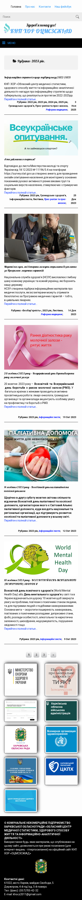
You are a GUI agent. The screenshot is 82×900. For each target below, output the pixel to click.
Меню (11, 43)
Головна (16, 6)
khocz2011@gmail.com (27, 894)
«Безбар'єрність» (31, 310)
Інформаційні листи (21, 199)
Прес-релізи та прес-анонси (51, 106)
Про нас (30, 6)
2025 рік (63, 102)
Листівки (38, 199)
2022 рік (32, 102)
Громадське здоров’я (21, 106)
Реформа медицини (56, 109)
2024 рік (52, 102)
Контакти (45, 6)
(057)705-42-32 (28, 890)
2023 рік (42, 102)
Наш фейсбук (63, 6)
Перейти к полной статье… (20, 303)
